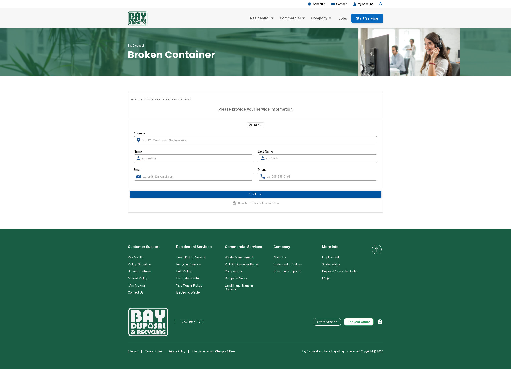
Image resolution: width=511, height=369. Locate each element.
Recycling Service (188, 264)
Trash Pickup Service (191, 257)
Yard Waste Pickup (189, 285)
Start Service (367, 18)
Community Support (287, 271)
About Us (279, 257)
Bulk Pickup (184, 271)
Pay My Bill (135, 257)
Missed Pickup (138, 278)
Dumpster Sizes (236, 278)
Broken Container (140, 271)
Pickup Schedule (139, 264)
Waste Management (239, 257)
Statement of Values (287, 264)
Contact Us (135, 292)
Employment (330, 257)
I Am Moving (136, 285)
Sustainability (331, 264)
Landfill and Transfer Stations (239, 287)
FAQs (325, 278)
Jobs (342, 18)
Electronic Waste (188, 292)
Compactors (233, 271)
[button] (262, 18)
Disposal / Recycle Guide (339, 271)
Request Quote (358, 322)
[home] (138, 18)
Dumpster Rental (187, 278)
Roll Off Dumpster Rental (242, 264)
